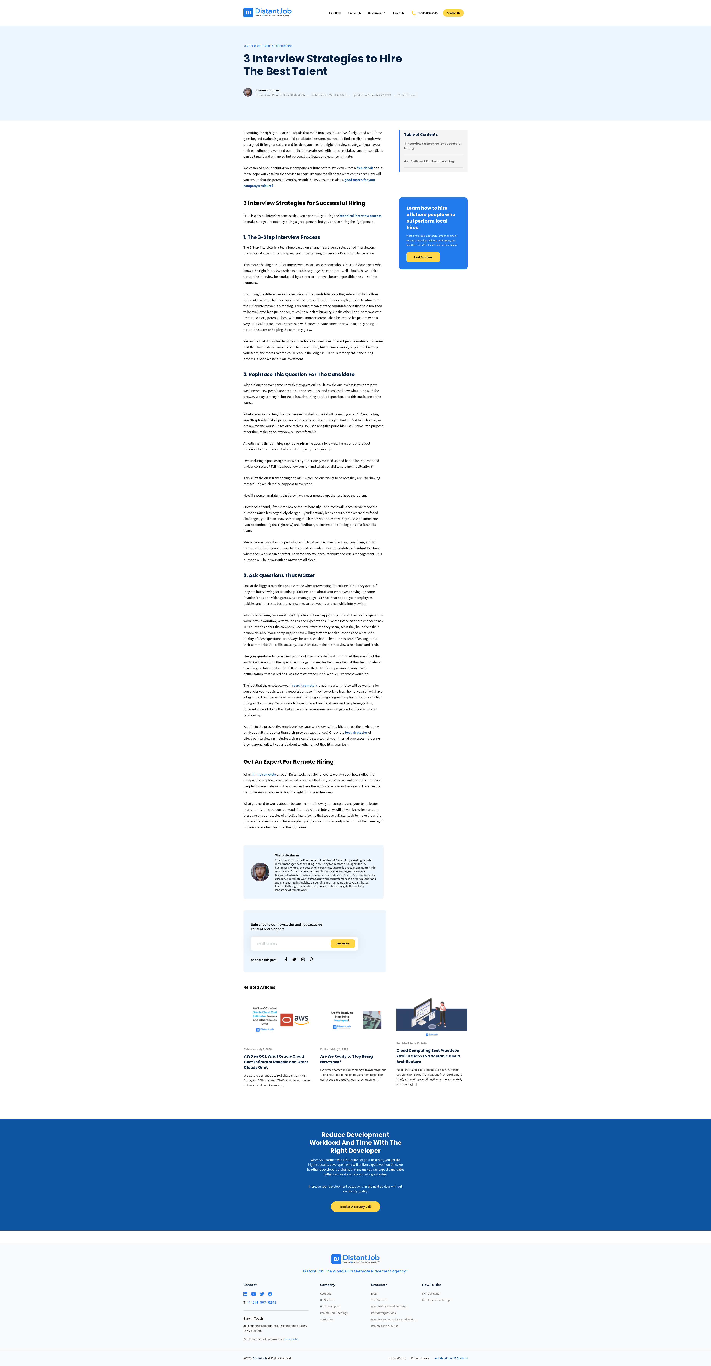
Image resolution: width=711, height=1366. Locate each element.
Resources (374, 13)
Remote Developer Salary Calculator (393, 1319)
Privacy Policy (397, 1358)
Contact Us (453, 13)
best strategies (356, 732)
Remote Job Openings (334, 1313)
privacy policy (291, 1339)
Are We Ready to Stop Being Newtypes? (346, 1059)
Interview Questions (383, 1313)
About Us (398, 13)
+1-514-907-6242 (261, 1302)
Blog (374, 1293)
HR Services (327, 1300)
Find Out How (423, 257)
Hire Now (335, 13)
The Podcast (378, 1300)
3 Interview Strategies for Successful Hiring (433, 145)
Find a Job (354, 13)
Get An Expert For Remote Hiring (429, 161)
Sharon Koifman (267, 90)
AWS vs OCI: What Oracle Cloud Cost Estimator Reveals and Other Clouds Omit (276, 1062)
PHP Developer (431, 1293)
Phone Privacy (420, 1358)
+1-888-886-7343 (427, 13)
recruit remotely (304, 685)
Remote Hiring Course (384, 1326)
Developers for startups (436, 1300)
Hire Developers (330, 1306)
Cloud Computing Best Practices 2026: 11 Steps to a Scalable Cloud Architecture (428, 1056)
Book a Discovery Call (355, 1206)
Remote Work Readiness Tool (389, 1306)
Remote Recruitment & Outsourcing (267, 46)
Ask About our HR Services (451, 1358)
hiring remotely (264, 774)
